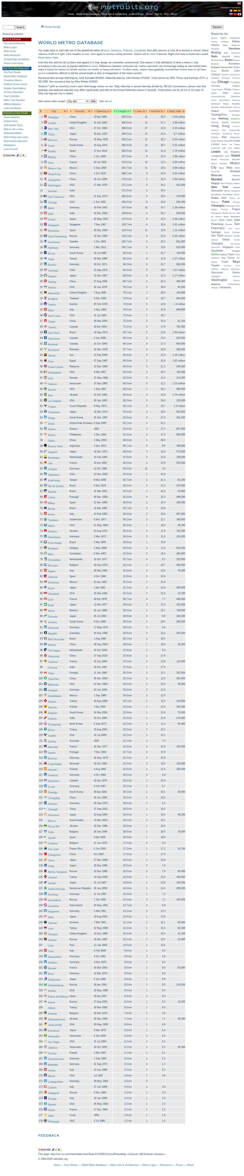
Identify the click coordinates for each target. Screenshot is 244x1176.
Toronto (52, 327)
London (52, 123)
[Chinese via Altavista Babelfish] (235, 14)
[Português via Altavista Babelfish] (239, 10)
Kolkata (52, 718)
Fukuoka (53, 616)
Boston (52, 389)
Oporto (51, 752)
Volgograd (53, 1093)
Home (71, 14)
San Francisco (56, 196)
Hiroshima (53, 815)
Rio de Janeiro (56, 486)
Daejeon (52, 713)
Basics (105, 50)
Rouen (51, 1110)
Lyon (50, 599)
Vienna (52, 304)
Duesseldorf (54, 956)
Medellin (52, 633)
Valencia (52, 577)
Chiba (51, 866)
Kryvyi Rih (53, 826)
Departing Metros (13, 133)
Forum (149, 14)
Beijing (51, 157)
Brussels (53, 565)
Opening (101, 111)
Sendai (52, 883)
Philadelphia (54, 372)
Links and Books (12, 108)
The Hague (54, 650)
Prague (52, 406)
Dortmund (53, 627)
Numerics (116, 50)
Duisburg (53, 894)
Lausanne (53, 906)
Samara (52, 940)
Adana (51, 1008)
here (94, 66)
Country (79, 111)
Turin (51, 951)
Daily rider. (175, 111)
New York (53, 128)
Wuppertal (53, 911)
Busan (51, 253)
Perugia (52, 1098)
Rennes (52, 968)
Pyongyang (54, 724)
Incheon (52, 622)
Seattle (52, 735)
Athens (52, 429)
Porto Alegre (55, 543)
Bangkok (53, 298)
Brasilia (52, 491)
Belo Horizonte (56, 639)
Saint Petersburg (57, 236)
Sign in (158, 14)
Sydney (52, 741)
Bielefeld (53, 1064)
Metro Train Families (14, 100)
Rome (51, 514)
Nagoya (52, 276)
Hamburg (53, 247)
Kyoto (51, 588)
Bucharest (53, 350)
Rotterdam (53, 457)
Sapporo (52, 452)
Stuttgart (53, 690)
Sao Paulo (53, 332)
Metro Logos (10, 47)
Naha (51, 917)
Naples (52, 571)
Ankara (52, 701)
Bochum (52, 758)
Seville (51, 837)
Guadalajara (54, 696)
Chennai (52, 667)
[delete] (65, 111)
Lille (50, 463)
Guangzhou (54, 179)
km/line (155, 111)
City (54, 111)
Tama (51, 860)
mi (110, 101)
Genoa (51, 1070)
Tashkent (53, 520)
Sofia (51, 832)
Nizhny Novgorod (57, 872)
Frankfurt (53, 775)
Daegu (51, 418)
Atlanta (52, 287)
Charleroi (53, 843)
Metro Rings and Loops (16, 137)
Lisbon (51, 497)
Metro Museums (12, 55)
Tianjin (51, 321)
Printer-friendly (53, 26)
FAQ (166, 14)
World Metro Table (48, 57)
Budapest (53, 548)
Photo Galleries (12, 117)
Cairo (51, 361)
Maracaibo (53, 1036)
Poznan (52, 1053)
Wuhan (52, 644)
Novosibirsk (54, 900)
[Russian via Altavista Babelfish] (231, 14)
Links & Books (136, 14)
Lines (139, 111)
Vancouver (54, 338)
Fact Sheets (71, 1165)
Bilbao (51, 503)
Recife (51, 508)
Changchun (54, 854)
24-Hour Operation (13, 92)
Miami (51, 525)
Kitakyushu (54, 979)
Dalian (51, 440)
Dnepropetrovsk (56, 1019)
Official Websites (12, 104)
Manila (51, 435)
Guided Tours (11, 121)
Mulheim (52, 962)
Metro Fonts (10, 51)
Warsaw (52, 707)
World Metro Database (88, 14)
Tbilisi (51, 673)
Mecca (51, 820)
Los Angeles (55, 401)
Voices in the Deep (13, 63)
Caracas (52, 384)
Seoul (51, 145)
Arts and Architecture (14, 43)
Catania (52, 1087)
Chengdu (53, 809)
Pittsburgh (53, 1121)
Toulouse (53, 661)
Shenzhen (53, 679)
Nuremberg (54, 537)
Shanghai (53, 117)
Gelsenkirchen (56, 1059)
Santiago (53, 270)
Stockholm (54, 242)
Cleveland (53, 593)
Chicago (52, 202)
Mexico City (54, 168)
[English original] (239, 3)
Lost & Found (11, 149)
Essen (51, 786)
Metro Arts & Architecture (114, 14)
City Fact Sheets (12, 72)
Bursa (51, 730)
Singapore (53, 225)
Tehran (51, 355)
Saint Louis (54, 315)
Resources (166, 1165)
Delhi (51, 214)
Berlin (51, 208)
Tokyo (51, 134)
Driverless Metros (13, 80)
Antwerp (52, 1013)
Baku (51, 554)
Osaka (51, 219)
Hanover (52, 803)
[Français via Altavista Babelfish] (231, 10)
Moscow (52, 140)
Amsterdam (54, 560)
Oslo (50, 378)
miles (153, 54)
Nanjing (52, 281)
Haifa (51, 1115)
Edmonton (53, 781)
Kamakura (53, 1030)
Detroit (51, 1076)
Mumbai (52, 191)
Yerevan (52, 923)
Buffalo (52, 991)
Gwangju (53, 792)
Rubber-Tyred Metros (15, 88)
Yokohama (54, 412)
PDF (202, 78)
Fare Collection (12, 96)
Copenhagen (55, 764)
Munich (52, 264)
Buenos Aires (55, 446)
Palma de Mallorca (58, 996)
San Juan (53, 849)
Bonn (51, 973)
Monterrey (53, 582)
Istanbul (52, 877)
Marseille (53, 747)
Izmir (51, 928)
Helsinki (52, 769)
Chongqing (54, 798)
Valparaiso (53, 474)
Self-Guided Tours (13, 125)
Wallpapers (10, 145)
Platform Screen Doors (15, 84)
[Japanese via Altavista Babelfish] (239, 14)
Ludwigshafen (55, 1081)
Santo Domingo (56, 889)
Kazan (51, 1002)
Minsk (51, 610)
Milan (51, 310)
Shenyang (53, 656)
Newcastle (53, 293)
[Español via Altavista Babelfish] (235, 10)
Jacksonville (55, 1025)
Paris (51, 162)
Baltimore (53, 684)
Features (128, 50)
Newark (52, 1104)
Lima (50, 945)
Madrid (51, 151)
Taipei (51, 259)
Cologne (52, 469)
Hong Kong (54, 174)
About (174, 14)
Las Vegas (54, 1042)
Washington (54, 185)
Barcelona (53, 230)
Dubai (51, 423)
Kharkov (52, 531)
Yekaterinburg (55, 985)
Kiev (50, 395)
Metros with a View (13, 129)
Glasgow (53, 934)
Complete (139, 50)
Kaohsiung (54, 480)
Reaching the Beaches (15, 141)
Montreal (53, 344)
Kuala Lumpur (55, 367)
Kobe (51, 605)
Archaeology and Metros (16, 59)
